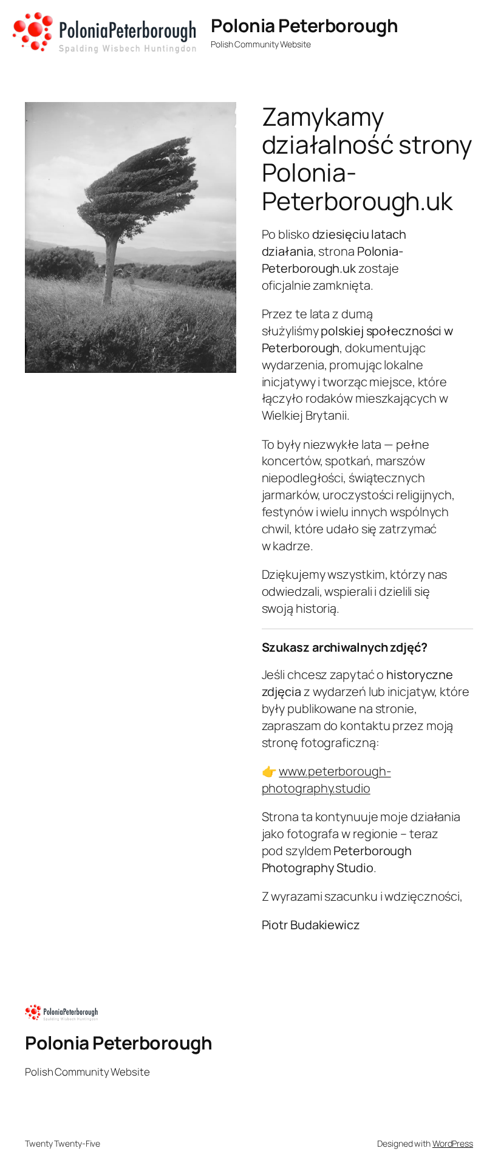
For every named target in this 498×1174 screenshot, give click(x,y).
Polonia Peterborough (304, 25)
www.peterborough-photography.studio (326, 779)
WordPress (452, 1143)
